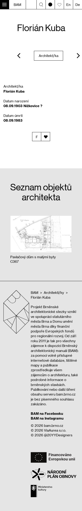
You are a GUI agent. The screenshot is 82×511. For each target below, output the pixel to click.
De (77, 4)
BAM (17, 4)
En (68, 4)
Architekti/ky (54, 292)
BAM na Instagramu (47, 418)
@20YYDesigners (58, 435)
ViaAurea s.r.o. (55, 430)
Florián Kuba (40, 297)
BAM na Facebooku (47, 413)
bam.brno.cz (53, 425)
